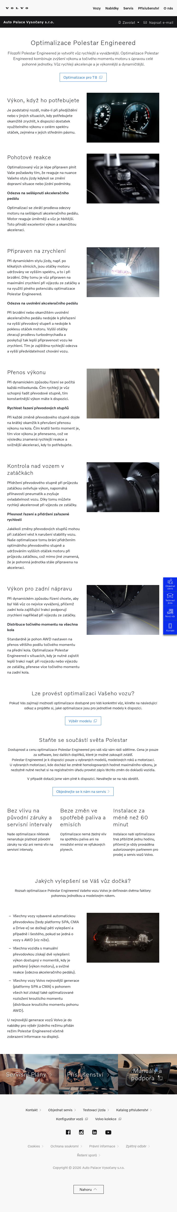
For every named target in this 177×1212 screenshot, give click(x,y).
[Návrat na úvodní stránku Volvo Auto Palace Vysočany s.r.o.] (17, 8)
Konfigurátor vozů (69, 1119)
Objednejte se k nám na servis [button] (82, 791)
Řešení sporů (87, 1155)
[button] (127, 22)
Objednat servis (170, 587)
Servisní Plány (28, 1074)
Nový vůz (170, 616)
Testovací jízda (170, 601)
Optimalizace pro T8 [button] (81, 77)
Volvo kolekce (105, 1119)
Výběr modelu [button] (81, 721)
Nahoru (87, 1189)
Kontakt (170, 630)
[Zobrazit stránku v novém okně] (68, 1132)
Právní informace (102, 1146)
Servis (128, 8)
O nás (168, 8)
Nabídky (112, 8)
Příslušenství (148, 8)
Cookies (34, 1146)
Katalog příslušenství (132, 1110)
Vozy (97, 8)
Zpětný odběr (136, 1146)
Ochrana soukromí (64, 1146)
